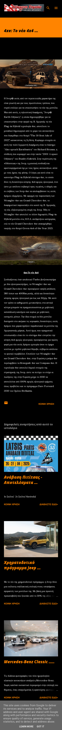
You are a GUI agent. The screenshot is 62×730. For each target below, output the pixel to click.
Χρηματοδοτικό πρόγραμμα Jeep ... (22, 565)
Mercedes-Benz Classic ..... (29, 661)
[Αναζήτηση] (48, 6)
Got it (40, 726)
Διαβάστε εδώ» (49, 504)
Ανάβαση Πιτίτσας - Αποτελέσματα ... (23, 479)
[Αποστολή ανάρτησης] (6, 404)
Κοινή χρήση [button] (46, 404)
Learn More (26, 726)
